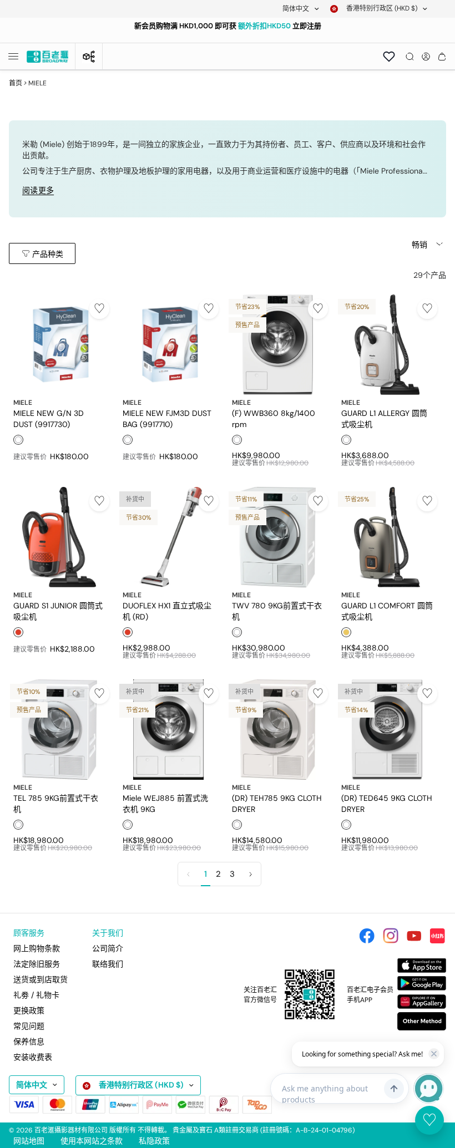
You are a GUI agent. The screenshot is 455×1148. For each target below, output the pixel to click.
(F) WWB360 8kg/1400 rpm (273, 418)
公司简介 (107, 948)
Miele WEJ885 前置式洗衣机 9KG (165, 803)
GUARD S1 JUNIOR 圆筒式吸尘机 (58, 611)
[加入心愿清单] (99, 309)
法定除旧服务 (36, 964)
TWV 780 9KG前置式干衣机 (277, 611)
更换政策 (28, 1010)
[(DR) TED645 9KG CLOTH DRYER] (387, 729)
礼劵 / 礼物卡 (36, 995)
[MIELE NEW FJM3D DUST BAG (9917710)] (168, 344)
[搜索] (409, 56)
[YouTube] (414, 935)
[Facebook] (367, 935)
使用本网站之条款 (91, 1141)
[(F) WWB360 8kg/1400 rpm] (278, 344)
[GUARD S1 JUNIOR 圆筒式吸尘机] (59, 537)
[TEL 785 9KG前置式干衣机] (59, 729)
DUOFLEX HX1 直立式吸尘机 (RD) (167, 611)
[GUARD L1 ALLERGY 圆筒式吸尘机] (387, 344)
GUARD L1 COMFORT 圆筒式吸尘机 (387, 611)
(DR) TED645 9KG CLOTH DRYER (386, 803)
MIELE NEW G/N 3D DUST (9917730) (48, 418)
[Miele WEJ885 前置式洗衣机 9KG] (168, 729)
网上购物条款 (36, 948)
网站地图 (28, 1141)
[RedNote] (437, 935)
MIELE (22, 402)
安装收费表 (32, 1057)
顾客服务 (28, 933)
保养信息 (28, 1042)
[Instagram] (391, 935)
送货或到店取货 (40, 979)
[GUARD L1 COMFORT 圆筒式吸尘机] (387, 537)
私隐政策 (154, 1141)
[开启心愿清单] (389, 56)
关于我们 (107, 933)
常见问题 (28, 1026)
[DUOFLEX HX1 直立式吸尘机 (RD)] (168, 537)
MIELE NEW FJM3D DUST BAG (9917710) (167, 418)
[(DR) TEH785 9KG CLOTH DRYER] (278, 729)
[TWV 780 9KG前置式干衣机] (278, 537)
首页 (15, 83)
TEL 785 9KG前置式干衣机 (55, 803)
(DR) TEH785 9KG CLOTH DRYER (277, 803)
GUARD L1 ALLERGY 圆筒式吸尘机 (384, 418)
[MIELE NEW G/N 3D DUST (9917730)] (59, 344)
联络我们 (107, 964)
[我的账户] (426, 56)
